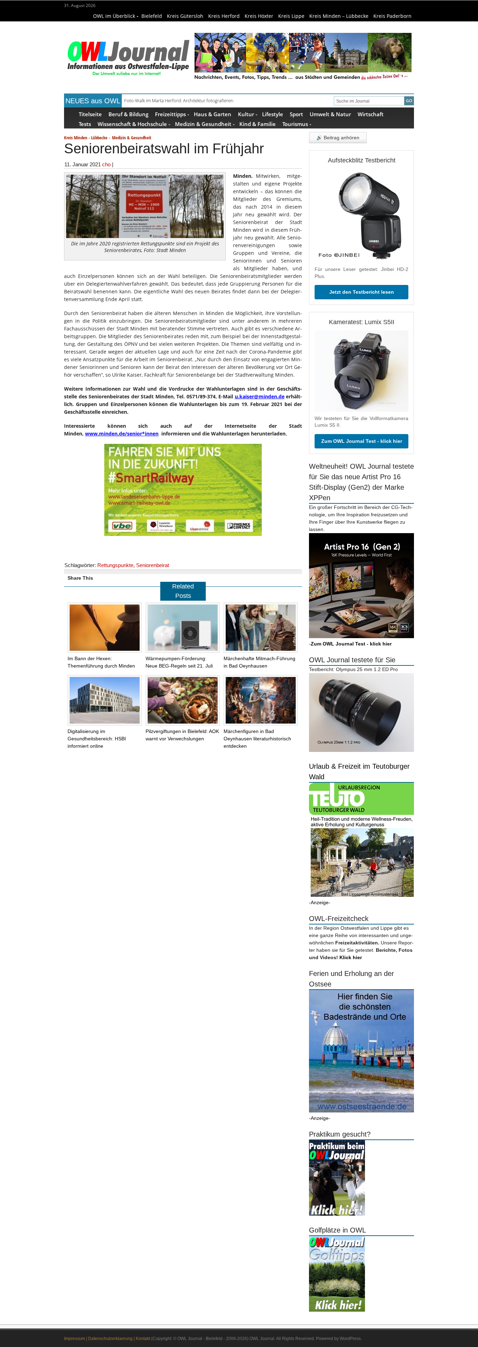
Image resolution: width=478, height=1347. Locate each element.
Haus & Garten (212, 114)
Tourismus (295, 123)
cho (106, 164)
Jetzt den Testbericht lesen (361, 292)
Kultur (246, 114)
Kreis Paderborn (392, 16)
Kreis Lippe (291, 16)
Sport (296, 114)
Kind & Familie (257, 123)
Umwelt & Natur (330, 114)
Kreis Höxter (259, 16)
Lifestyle (272, 114)
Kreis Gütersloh (185, 16)
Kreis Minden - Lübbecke (85, 137)
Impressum (74, 1338)
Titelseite (90, 114)
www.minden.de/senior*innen (122, 433)
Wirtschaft (371, 114)
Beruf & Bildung (128, 114)
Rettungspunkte (115, 565)
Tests (85, 123)
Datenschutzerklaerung (110, 1338)
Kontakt (143, 1338)
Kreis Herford (224, 16)
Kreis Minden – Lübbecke (338, 16)
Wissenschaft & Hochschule (132, 123)
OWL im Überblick (114, 16)
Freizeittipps (170, 114)
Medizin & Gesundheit (203, 123)
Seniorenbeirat (152, 565)
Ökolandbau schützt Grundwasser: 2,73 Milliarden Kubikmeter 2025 (192, 100)
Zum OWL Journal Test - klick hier (361, 441)
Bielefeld (151, 16)
